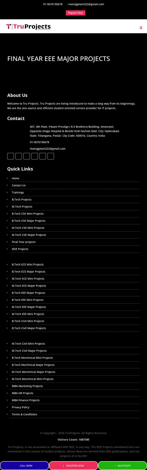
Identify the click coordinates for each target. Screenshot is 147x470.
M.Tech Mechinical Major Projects (33, 372)
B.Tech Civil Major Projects (29, 328)
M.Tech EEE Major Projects (29, 307)
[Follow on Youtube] (42, 156)
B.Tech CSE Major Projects (28, 220)
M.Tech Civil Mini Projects (28, 343)
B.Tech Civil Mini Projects (28, 321)
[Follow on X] (18, 156)
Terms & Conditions (24, 414)
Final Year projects (24, 242)
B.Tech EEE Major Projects (28, 293)
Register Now (75, 465)
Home (15, 178)
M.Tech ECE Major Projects (29, 285)
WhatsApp (124, 465)
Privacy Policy (20, 407)
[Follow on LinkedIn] (34, 156)
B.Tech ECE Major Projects (28, 271)
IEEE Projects (20, 249)
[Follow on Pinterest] (50, 156)
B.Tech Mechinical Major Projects (33, 365)
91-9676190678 (39, 142)
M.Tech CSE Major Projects (29, 235)
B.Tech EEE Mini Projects (27, 300)
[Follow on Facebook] (10, 156)
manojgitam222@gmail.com (47, 148)
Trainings (18, 192)
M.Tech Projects (22, 206)
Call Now (26, 465)
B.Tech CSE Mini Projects (28, 213)
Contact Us (19, 185)
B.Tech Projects (22, 199)
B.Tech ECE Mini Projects (28, 264)
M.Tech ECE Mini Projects (28, 278)
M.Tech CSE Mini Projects (28, 228)
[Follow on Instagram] (26, 156)
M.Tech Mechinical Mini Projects (33, 379)
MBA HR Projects (22, 393)
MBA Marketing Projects (27, 386)
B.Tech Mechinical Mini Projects (32, 358)
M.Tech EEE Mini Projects (28, 314)
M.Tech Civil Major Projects (29, 350)
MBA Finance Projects (26, 400)
